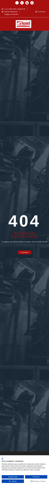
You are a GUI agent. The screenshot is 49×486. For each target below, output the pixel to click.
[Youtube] (27, 3)
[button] (5, 24)
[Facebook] (17, 3)
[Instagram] (32, 3)
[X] (22, 3)
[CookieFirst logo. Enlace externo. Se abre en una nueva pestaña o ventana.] (2, 459)
